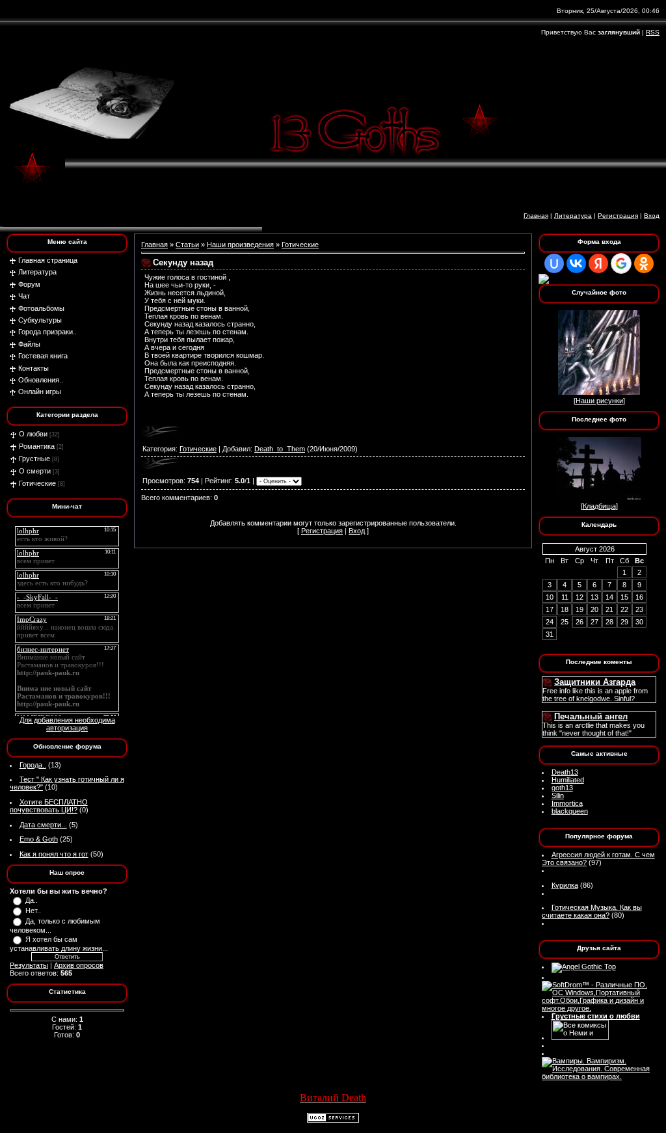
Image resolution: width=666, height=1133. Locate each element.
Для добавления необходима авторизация (67, 724)
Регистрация (618, 215)
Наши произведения (240, 244)
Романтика (37, 446)
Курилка (565, 885)
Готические (37, 483)
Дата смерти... (43, 825)
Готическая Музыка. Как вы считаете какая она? (592, 911)
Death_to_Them (279, 449)
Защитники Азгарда (594, 682)
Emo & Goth (39, 839)
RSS (652, 32)
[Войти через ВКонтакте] (576, 263)
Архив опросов (78, 965)
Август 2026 (595, 549)
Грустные (34, 458)
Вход (651, 215)
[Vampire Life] (599, 1076)
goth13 (562, 788)
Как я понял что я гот (54, 854)
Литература (573, 215)
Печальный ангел (591, 716)
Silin (558, 795)
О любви (33, 434)
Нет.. (33, 910)
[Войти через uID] (554, 263)
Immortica (567, 803)
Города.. (33, 765)
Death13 (565, 772)
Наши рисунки (599, 401)
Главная (536, 215)
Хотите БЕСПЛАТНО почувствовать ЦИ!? (49, 806)
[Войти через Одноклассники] (644, 263)
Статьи (187, 244)
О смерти (35, 471)
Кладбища (599, 506)
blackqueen (570, 811)
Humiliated (568, 780)
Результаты (29, 965)
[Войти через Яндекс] (598, 263)
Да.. (31, 900)
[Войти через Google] (621, 263)
